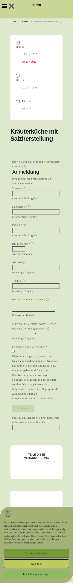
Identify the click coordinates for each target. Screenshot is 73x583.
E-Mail (17, 225)
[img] (27, 188)
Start (14, 21)
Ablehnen (36, 563)
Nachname (19, 206)
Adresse (17, 262)
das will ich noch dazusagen (29, 299)
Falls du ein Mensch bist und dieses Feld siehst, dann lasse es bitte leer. (35, 420)
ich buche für (21, 243)
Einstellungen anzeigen (36, 574)
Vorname (18, 188)
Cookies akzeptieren (36, 553)
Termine (24, 21)
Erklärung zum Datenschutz (29, 346)
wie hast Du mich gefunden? (29, 328)
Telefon (17, 280)
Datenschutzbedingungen (27, 360)
